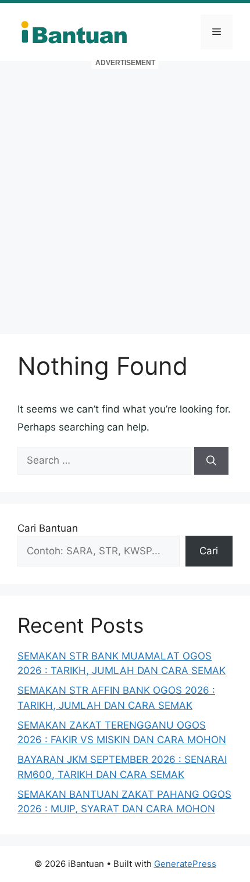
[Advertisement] (125, 192)
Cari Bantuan (47, 528)
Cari (208, 551)
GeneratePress (185, 863)
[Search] (211, 461)
